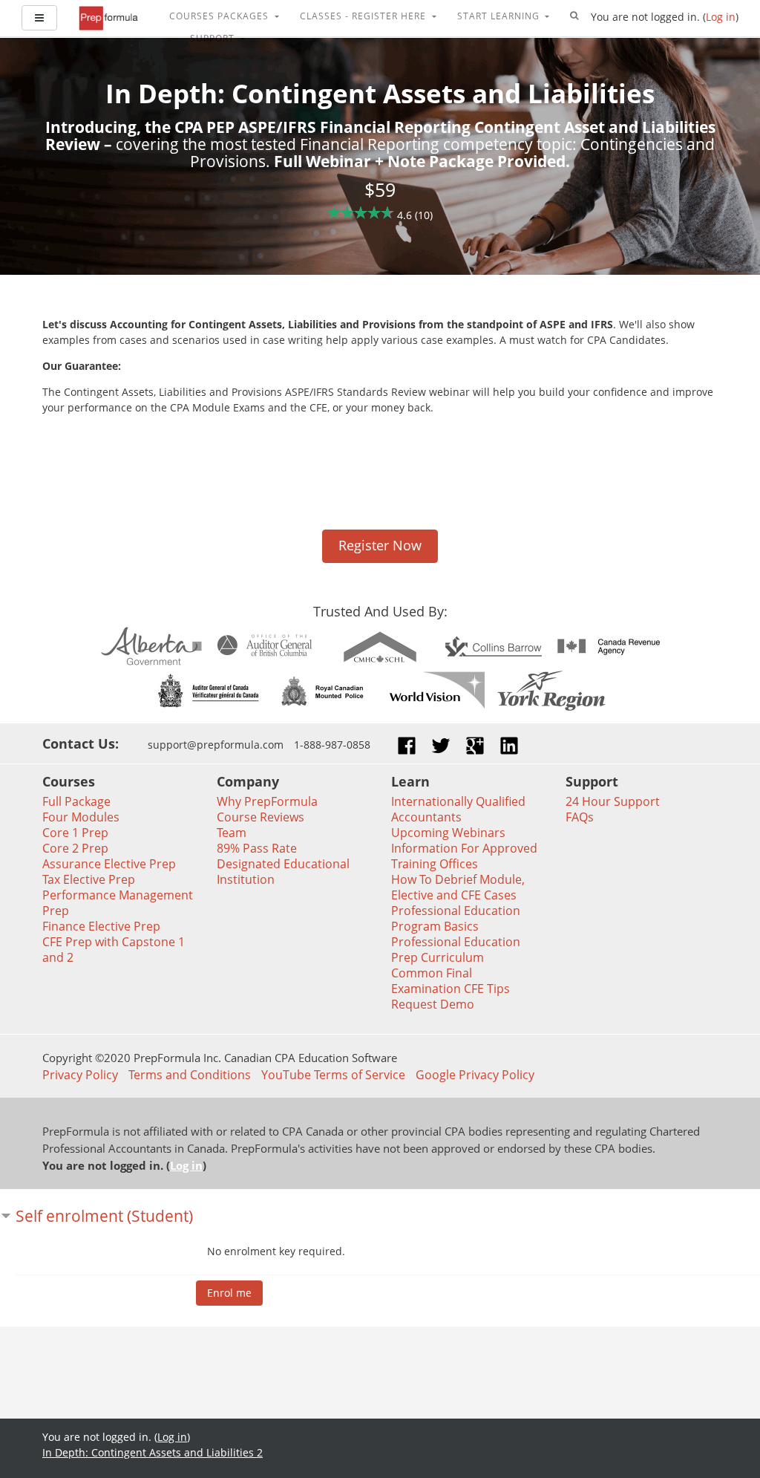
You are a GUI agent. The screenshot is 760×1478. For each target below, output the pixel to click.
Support (214, 38)
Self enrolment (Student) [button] (104, 1215)
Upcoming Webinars (448, 832)
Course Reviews (260, 817)
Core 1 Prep (75, 832)
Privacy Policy (80, 1075)
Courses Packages (220, 16)
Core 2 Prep (75, 848)
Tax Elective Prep (88, 879)
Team (231, 832)
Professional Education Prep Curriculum (455, 950)
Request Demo (432, 1004)
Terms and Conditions (189, 1075)
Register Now (380, 545)
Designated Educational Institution (283, 872)
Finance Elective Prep (101, 926)
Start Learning (500, 16)
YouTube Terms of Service (333, 1075)
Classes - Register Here (364, 16)
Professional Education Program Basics (455, 918)
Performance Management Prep (117, 903)
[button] (574, 16)
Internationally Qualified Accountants (458, 809)
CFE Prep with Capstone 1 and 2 (113, 950)
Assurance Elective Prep (109, 864)
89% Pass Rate (257, 848)
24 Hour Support (613, 801)
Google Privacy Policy (475, 1075)
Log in (721, 17)
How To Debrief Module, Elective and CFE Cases (458, 887)
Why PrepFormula (267, 801)
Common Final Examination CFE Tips (450, 981)
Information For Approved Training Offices (464, 856)
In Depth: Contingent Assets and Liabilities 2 (152, 1452)
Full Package (76, 801)
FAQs (580, 817)
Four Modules (80, 817)
